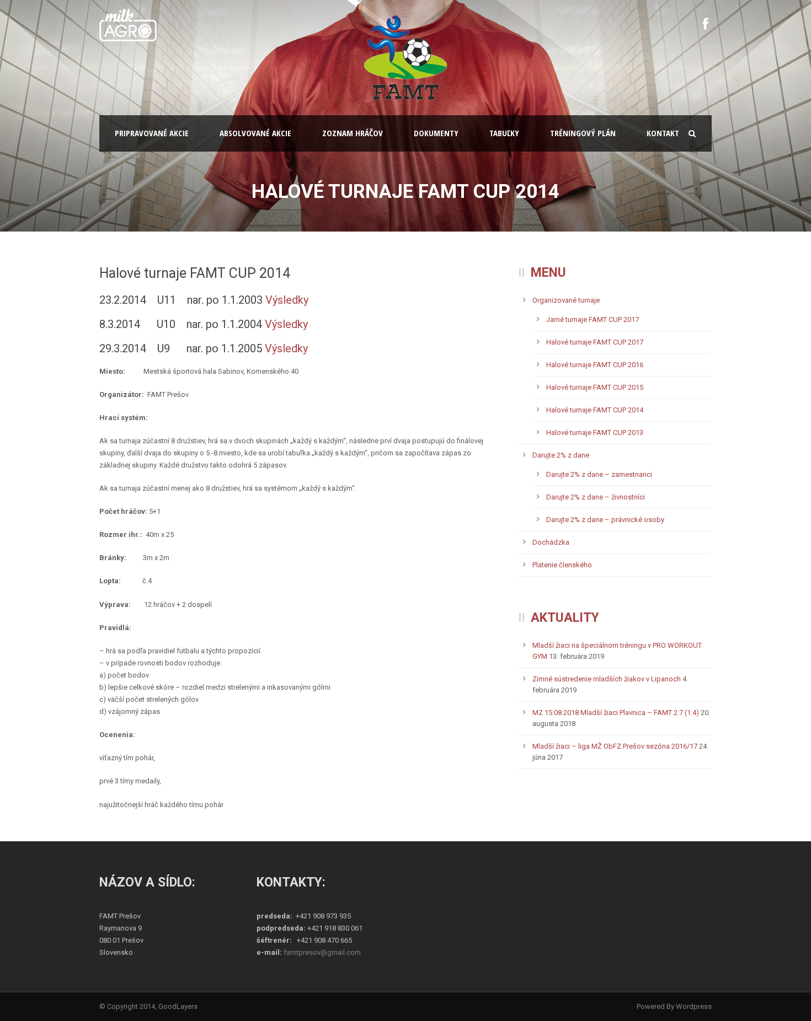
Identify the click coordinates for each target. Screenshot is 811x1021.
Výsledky (286, 300)
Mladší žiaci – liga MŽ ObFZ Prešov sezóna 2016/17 (614, 746)
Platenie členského (562, 565)
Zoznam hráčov (352, 132)
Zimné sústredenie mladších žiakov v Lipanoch (606, 679)
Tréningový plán (583, 132)
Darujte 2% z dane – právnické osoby (605, 519)
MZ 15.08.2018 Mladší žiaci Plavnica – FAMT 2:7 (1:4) (615, 712)
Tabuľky (504, 132)
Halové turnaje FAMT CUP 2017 (594, 342)
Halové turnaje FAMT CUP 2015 (594, 387)
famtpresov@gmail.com (322, 952)
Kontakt (663, 132)
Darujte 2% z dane (560, 455)
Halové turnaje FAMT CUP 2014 (594, 410)
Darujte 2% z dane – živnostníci (595, 497)
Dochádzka (550, 542)
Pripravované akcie (152, 132)
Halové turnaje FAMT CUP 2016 (594, 365)
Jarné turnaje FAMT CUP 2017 (592, 319)
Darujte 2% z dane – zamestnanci (599, 474)
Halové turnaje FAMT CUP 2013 (594, 432)
